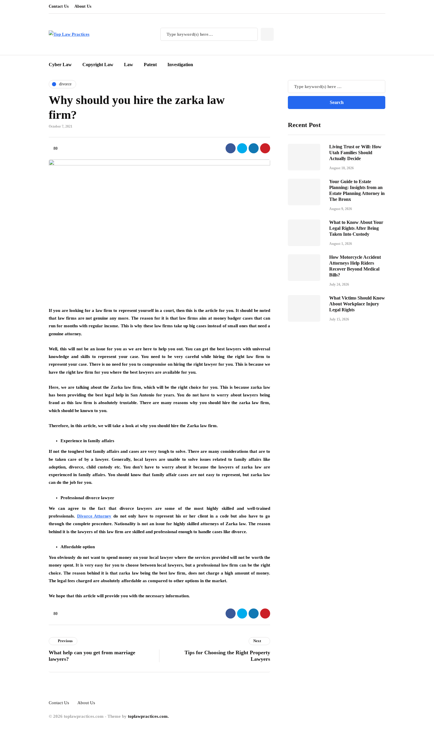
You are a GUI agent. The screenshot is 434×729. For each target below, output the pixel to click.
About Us (82, 6)
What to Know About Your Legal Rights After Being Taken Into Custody (356, 228)
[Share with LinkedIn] (254, 148)
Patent (150, 64)
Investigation (180, 64)
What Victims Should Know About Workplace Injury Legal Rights (357, 303)
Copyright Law (97, 64)
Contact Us (58, 6)
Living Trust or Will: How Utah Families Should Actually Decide (355, 152)
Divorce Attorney (94, 516)
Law (128, 64)
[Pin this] (265, 148)
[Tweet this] (242, 148)
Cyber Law (60, 64)
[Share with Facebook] (231, 148)
